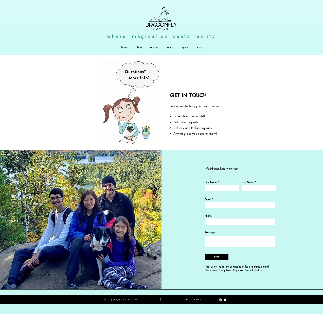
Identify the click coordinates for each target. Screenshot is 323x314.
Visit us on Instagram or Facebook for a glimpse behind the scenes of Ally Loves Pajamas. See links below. (237, 268)
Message (210, 232)
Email (208, 199)
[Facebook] (225, 299)
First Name (211, 182)
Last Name (248, 182)
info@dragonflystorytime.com (221, 168)
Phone (208, 215)
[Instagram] (220, 299)
